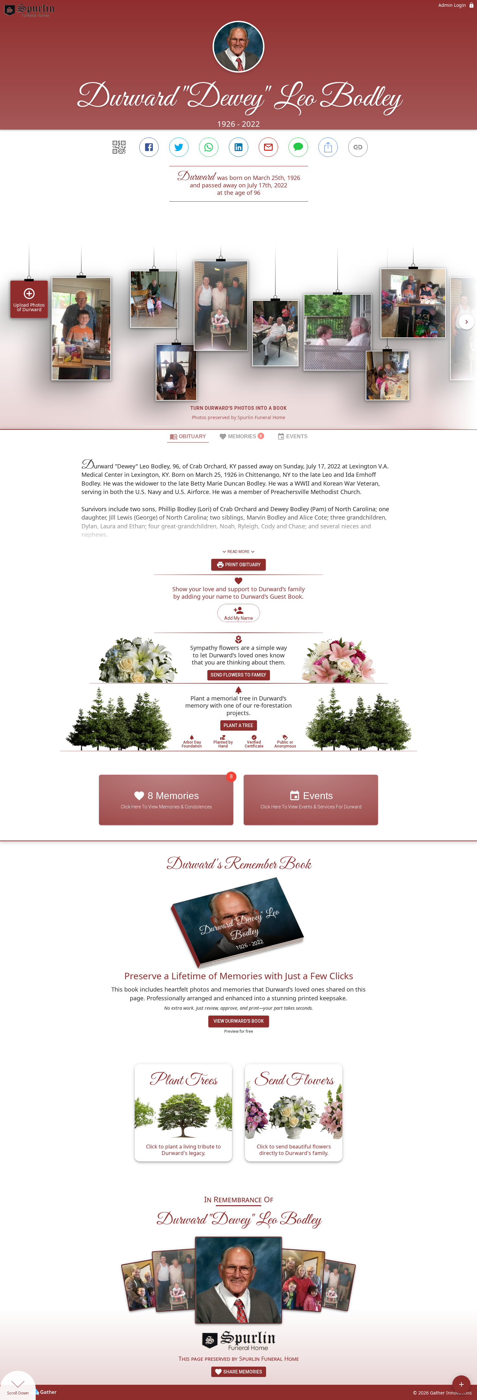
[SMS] (298, 147)
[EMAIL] (268, 147)
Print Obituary (242, 564)
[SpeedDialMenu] (461, 1384)
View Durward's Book (239, 1021)
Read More (238, 551)
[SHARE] (328, 147)
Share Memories (242, 1371)
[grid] (238, 326)
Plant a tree (238, 725)
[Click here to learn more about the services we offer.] (238, 1341)
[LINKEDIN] (238, 147)
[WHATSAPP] (208, 147)
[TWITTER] (179, 147)
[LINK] (358, 147)
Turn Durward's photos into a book (238, 408)
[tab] (188, 436)
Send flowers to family (238, 674)
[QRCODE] (119, 147)
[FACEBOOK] (149, 147)
